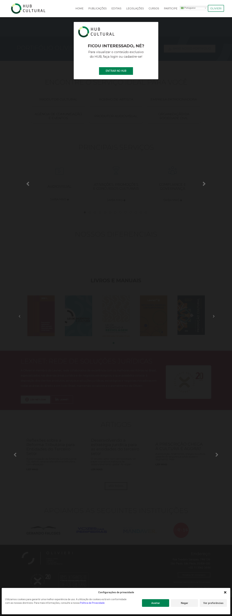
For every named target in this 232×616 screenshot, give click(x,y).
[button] (225, 592)
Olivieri (216, 8)
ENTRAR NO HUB (116, 70)
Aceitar (155, 603)
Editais (116, 8)
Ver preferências (213, 603)
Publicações (97, 8)
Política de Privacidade (92, 603)
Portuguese (189, 8)
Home (79, 8)
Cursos (154, 8)
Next (204, 183)
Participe (170, 8)
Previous (28, 183)
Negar (184, 603)
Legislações (135, 8)
